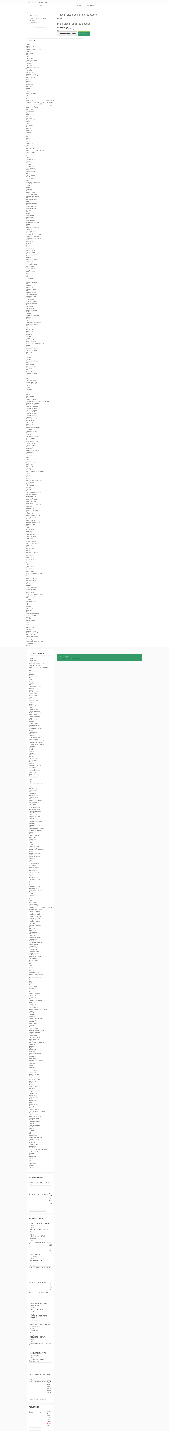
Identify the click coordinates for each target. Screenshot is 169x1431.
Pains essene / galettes (32, 450)
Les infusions (29, 298)
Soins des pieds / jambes (33, 522)
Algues (28, 187)
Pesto (27, 457)
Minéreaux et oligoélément (33, 505)
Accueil (28, 138)
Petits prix (29, 128)
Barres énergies (30, 233)
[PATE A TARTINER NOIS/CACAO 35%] (40, 1293)
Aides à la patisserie (31, 310)
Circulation (29, 477)
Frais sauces (29, 71)
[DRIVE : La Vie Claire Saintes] (84, 8)
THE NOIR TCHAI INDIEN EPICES (38, 1303)
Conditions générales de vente (34, 642)
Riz (27, 156)
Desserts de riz (30, 217)
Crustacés (29, 435)
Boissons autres (30, 291)
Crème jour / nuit (30, 535)
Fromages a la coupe (32, 406)
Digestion (28, 484)
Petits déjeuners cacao (32, 294)
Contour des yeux (31, 536)
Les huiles (29, 314)
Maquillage (29, 116)
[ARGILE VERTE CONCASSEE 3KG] (40, 1267)
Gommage (29, 568)
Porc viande (29, 422)
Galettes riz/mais (31, 249)
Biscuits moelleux (31, 90)
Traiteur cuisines (30, 159)
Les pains (28, 92)
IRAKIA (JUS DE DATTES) (36, 1309)
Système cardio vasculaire (33, 492)
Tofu (27, 375)
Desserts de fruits (31, 208)
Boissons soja (30, 284)
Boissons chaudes (31, 74)
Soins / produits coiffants (33, 515)
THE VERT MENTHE (35, 1254)
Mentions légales (30, 640)
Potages (28, 145)
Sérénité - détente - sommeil (34, 480)
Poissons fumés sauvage (33, 428)
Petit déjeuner (30, 628)
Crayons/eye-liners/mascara (34, 573)
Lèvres (28, 540)
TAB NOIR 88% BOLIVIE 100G (51, 1197)
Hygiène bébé (50, 100)
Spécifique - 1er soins (32, 552)
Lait (27, 391)
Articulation (29, 478)
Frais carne (29, 64)
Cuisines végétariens (32, 170)
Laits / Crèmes (33, 986)
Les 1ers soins (30, 118)
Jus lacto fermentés (31, 264)
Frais (27, 57)
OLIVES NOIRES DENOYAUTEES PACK (40, 1374)
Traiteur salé (29, 359)
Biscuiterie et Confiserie (32, 222)
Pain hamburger (30, 252)
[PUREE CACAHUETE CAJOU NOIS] (40, 1344)
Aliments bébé (30, 100)
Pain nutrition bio (30, 250)
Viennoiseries (29, 85)
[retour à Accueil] (58, 651)
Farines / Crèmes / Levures (33, 49)
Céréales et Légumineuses (33, 147)
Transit (28, 473)
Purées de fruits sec (31, 199)
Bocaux (28, 214)
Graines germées (31, 454)
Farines (28, 338)
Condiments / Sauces (32, 349)
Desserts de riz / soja (32, 442)
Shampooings (30, 513)
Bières (27, 273)
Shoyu (27, 191)
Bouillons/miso (30, 189)
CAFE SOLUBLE (34, 1330)
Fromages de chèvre (31, 412)
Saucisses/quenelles (32, 382)
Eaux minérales (30, 271)
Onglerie (28, 575)
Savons (28, 528)
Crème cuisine (30, 308)
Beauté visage (30, 111)
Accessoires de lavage (32, 613)
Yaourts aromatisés (31, 405)
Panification (29, 51)
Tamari (28, 185)
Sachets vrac (29, 466)
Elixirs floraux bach (31, 499)
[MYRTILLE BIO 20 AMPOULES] (39, 1283)
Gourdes (28, 210)
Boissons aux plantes (32, 259)
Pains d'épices (30, 226)
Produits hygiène (30, 621)
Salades (28, 370)
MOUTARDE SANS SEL (36, 1260)
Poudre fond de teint (31, 571)
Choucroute (29, 385)
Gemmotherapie (30, 470)
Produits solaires (30, 582)
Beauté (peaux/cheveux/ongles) (35, 471)
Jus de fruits (29, 261)
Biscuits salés (30, 177)
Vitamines (28, 489)
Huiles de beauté (30, 521)
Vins (27, 275)
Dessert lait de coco (31, 219)
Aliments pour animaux (32, 324)
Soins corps (29, 526)
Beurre (28, 394)
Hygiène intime (30, 563)
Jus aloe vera (29, 278)
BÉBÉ (27, 99)
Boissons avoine (30, 285)
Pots (27, 212)
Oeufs (27, 392)
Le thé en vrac (30, 299)
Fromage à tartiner (31, 445)
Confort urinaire (30, 485)
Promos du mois (30, 127)
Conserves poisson (31, 347)
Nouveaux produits (37, 1177)
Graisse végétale (30, 438)
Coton (27, 564)
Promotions (34, 1407)
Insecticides (29, 619)
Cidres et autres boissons (33, 277)
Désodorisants (30, 612)
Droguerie (28, 617)
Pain (27, 95)
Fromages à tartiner (31, 415)
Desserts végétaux (31, 215)
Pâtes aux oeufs (30, 152)
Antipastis (28, 173)
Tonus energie (30, 482)
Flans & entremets (31, 206)
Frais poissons (30, 65)
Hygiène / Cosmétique (32, 107)
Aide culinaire (29, 53)
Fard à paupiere (30, 577)
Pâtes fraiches (30, 364)
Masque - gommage (31, 542)
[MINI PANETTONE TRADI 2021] (39, 1243)
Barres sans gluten (31, 342)
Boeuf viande (29, 424)
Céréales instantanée (32, 305)
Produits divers (30, 592)
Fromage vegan (30, 443)
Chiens (28, 326)
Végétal (28, 387)
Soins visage (29, 531)
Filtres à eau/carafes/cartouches (35, 594)
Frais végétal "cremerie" (32, 67)
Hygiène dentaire (30, 545)
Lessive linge (29, 608)
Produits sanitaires (31, 615)
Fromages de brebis (31, 408)
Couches (31, 985)
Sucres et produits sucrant (33, 235)
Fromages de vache (31, 413)
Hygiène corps (30, 114)
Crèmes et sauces (31, 178)
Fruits (27, 459)
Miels (27, 79)
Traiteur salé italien (31, 357)
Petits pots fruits (33, 995)
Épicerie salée (30, 46)
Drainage (28, 487)
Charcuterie (29, 163)
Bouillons (28, 312)
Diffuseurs (28, 598)
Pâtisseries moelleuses (32, 228)
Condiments (29, 317)
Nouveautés (29, 130)
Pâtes (27, 154)
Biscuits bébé (41, 103)
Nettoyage (29, 610)
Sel (27, 321)
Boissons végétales (31, 282)
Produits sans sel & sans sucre (35, 343)
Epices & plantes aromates (33, 322)
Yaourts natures (30, 398)
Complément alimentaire (33, 120)
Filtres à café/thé (30, 596)
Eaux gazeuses (30, 270)
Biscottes (28, 83)
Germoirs (28, 599)
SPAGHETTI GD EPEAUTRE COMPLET (40, 1324)
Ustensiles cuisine (31, 601)
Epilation (28, 585)
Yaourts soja (29, 440)
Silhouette (28, 475)
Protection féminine (31, 587)
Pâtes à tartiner (30, 78)
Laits (28, 102)
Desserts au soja (30, 221)
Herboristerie (29, 464)
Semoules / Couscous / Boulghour (35, 150)
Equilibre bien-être (31, 496)
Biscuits (28, 224)
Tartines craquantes (31, 254)
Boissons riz (29, 287)
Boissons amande (31, 289)
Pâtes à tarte (29, 363)
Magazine (28, 626)
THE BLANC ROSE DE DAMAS (38, 1337)
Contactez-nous (31, 1)
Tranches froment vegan (33, 384)
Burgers (28, 378)
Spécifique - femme (31, 584)
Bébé (30, 981)
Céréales (28, 81)
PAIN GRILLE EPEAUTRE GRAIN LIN (39, 1229)
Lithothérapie (29, 125)
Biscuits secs (30, 88)
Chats (27, 328)
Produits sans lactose (32, 410)
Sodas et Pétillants (31, 268)
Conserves (29, 157)
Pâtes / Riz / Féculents (32, 149)
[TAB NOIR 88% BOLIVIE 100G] (38, 1194)
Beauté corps (29, 109)
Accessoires (29, 121)
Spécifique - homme (31, 589)
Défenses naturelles (31, 494)
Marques (28, 132)
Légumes (28, 164)
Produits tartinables (31, 194)
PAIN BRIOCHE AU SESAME (37, 1236)
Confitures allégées (31, 203)
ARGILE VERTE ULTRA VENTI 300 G (39, 1353)
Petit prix (28, 140)
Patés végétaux (30, 168)
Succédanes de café (31, 303)
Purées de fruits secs (32, 636)
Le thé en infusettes (31, 301)
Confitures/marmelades (32, 196)
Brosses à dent (30, 549)
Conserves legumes (31, 350)
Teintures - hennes (31, 517)
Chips (27, 180)
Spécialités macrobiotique (33, 182)
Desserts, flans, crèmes (32, 403)
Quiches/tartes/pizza (32, 361)
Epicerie (28, 44)
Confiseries (29, 229)
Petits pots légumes (34, 993)
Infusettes (28, 468)
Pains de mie (29, 247)
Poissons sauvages (31, 431)
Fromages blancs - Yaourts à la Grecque (37, 401)
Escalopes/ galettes (31, 380)
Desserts (28, 205)
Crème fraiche (30, 396)
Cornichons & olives (31, 319)
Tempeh (28, 377)
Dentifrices (29, 547)
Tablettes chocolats (31, 231)
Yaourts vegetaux (31, 447)
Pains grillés (29, 242)
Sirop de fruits (30, 266)
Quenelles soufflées (31, 366)
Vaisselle (28, 606)
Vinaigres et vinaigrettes (33, 315)
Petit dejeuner (30, 72)
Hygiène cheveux (31, 113)
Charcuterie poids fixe (32, 419)
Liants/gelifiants (30, 184)
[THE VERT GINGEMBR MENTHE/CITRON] (40, 1361)
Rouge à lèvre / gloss (32, 578)
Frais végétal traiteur (31, 60)
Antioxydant (29, 503)
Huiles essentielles (31, 501)
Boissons (28, 55)
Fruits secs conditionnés (33, 236)
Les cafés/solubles (31, 296)
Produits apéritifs (30, 175)
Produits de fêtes (31, 371)
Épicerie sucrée (30, 48)
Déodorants (29, 561)
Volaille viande (30, 421)
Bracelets (28, 645)
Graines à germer (31, 329)
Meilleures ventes (36, 1218)
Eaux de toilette (30, 566)
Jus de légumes (30, 263)
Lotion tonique (30, 533)
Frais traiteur (29, 58)
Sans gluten (29, 331)
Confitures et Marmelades (33, 76)
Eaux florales (29, 538)
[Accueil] (26, 42)
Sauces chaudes (30, 171)
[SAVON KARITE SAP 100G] (37, 1381)
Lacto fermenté (30, 166)
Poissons (28, 161)
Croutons (28, 245)
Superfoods (29, 352)
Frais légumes (30, 69)
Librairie (28, 622)
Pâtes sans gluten (31, 93)
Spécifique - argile (31, 580)
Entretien (28, 123)
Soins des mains (30, 524)
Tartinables (29, 368)
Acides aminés (30, 508)
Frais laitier (29, 62)
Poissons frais (30, 433)
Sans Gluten (29, 86)
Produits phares (33, 1169)
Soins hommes (30, 556)
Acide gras (29, 506)
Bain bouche (29, 550)
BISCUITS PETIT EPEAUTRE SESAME (40, 1223)
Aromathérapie (30, 498)
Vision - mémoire (30, 491)
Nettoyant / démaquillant (33, 543)
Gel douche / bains (31, 559)
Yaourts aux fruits (31, 399)
